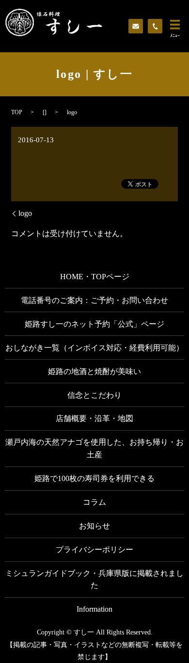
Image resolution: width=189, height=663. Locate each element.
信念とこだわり (94, 395)
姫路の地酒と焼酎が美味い (94, 371)
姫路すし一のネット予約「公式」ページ (94, 324)
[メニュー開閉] (175, 25)
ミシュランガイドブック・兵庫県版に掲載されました (94, 579)
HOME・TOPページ (94, 276)
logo (25, 213)
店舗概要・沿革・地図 (94, 418)
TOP (16, 112)
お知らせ (94, 526)
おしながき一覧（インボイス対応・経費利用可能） (94, 348)
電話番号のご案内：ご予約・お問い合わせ (94, 300)
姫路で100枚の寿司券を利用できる (94, 478)
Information (94, 609)
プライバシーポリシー (94, 549)
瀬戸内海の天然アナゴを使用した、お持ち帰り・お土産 (94, 448)
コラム (94, 502)
